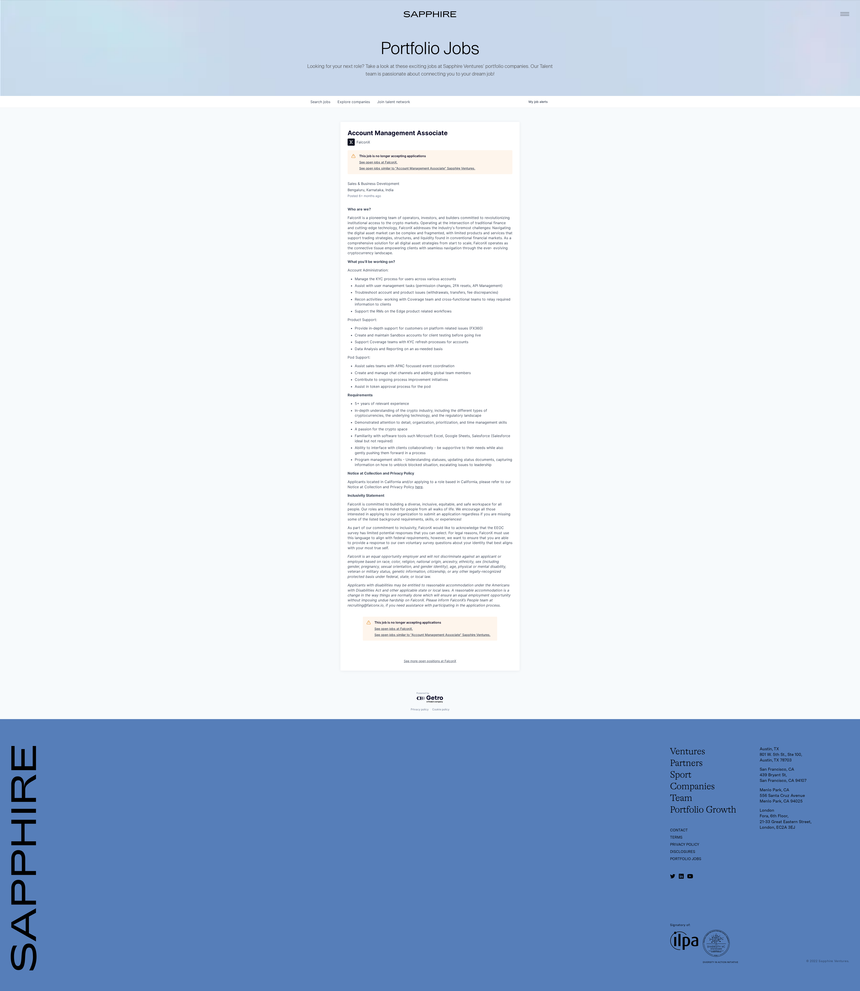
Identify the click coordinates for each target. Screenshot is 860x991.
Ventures (687, 751)
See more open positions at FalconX (430, 661)
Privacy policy (420, 709)
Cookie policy (440, 709)
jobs (320, 102)
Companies (692, 786)
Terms (676, 837)
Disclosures (682, 852)
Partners (686, 763)
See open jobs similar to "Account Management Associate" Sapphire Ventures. (417, 168)
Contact (679, 830)
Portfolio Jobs (685, 859)
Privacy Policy (684, 844)
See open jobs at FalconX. (378, 162)
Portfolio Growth (703, 810)
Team (681, 798)
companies (354, 102)
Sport (680, 775)
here (419, 487)
